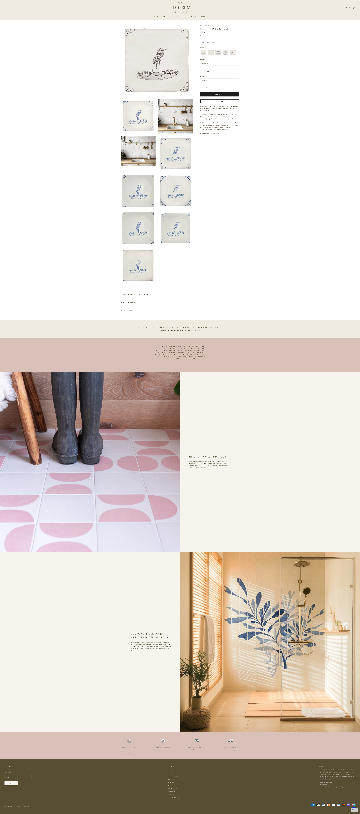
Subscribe (11, 783)
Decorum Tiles (205, 25)
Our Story (170, 773)
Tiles (156, 16)
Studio (185, 16)
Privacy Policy (171, 779)
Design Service (172, 795)
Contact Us (171, 782)
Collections (166, 16)
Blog (169, 785)
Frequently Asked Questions (175, 798)
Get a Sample (219, 101)
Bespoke (194, 16)
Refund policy (171, 792)
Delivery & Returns (173, 776)
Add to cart (219, 94)
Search (169, 770)
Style (177, 16)
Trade (203, 16)
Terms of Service (172, 789)
